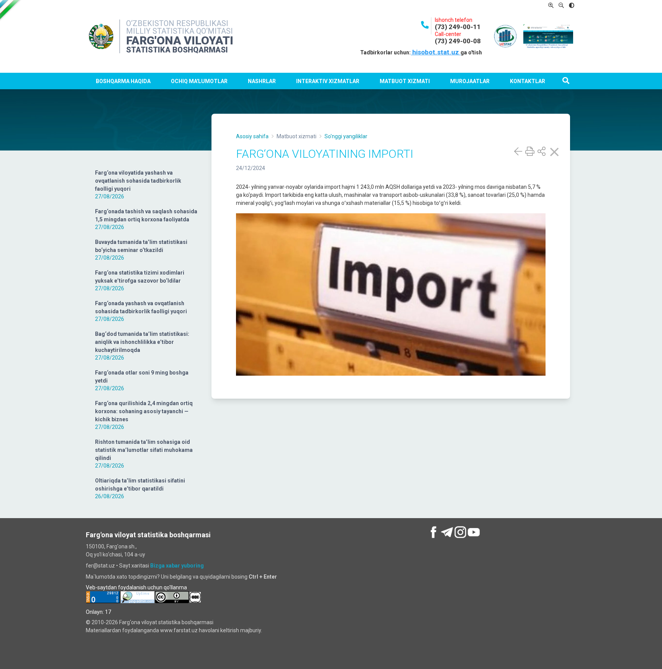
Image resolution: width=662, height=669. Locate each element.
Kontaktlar (527, 81)
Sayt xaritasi (134, 566)
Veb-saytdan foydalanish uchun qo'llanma (136, 587)
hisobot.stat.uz (435, 52)
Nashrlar (262, 81)
